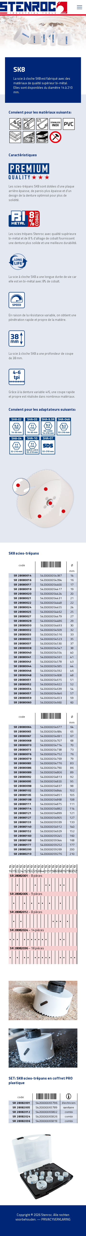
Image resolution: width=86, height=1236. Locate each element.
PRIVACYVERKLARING (55, 1219)
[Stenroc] (33, 7)
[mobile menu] (79, 7)
